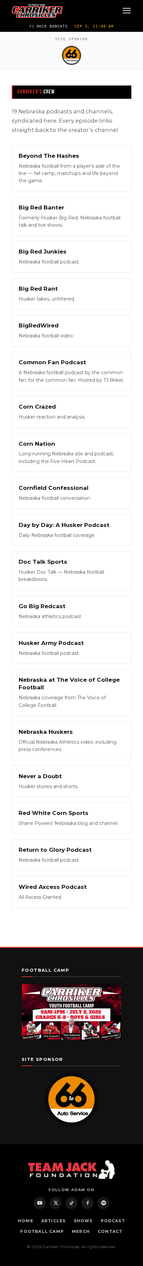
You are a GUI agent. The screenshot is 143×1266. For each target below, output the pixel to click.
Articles (53, 1220)
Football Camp (42, 1231)
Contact (110, 1231)
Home (25, 1220)
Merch (81, 1231)
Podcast (113, 1220)
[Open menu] (126, 10)
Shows (83, 1220)
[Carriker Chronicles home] (37, 10)
